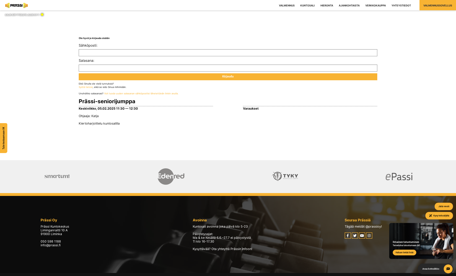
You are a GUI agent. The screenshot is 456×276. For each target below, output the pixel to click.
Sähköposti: (88, 45)
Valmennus (287, 5)
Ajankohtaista (349, 5)
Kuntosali (307, 5)
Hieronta (326, 5)
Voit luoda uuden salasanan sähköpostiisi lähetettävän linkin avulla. (141, 93)
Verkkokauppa (375, 5)
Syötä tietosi (86, 87)
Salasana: (86, 60)
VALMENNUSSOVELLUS (437, 5)
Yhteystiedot (401, 5)
